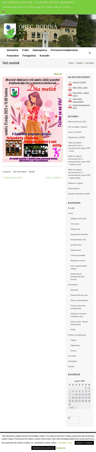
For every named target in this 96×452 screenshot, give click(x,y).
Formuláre (72, 356)
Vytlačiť (59, 74)
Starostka (74, 290)
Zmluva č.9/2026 (79, 82)
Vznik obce (74, 224)
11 (73, 394)
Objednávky (75, 345)
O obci (70, 213)
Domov (71, 63)
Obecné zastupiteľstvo (79, 300)
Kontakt (71, 366)
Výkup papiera (73, 188)
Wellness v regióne (75, 183)
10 (70, 394)
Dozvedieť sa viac (65, 443)
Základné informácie (78, 219)
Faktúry (73, 340)
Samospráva (73, 285)
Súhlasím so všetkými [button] (84, 443)
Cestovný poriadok (77, 255)
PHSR (72, 330)
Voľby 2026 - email (80, 88)
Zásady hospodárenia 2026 (79, 194)
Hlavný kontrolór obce (79, 295)
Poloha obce (75, 229)
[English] (3, 12)
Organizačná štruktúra (79, 234)
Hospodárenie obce (78, 240)
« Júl (71, 407)
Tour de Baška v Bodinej (77, 127)
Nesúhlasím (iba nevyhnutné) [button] (43, 448)
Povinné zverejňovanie (77, 335)
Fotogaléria (72, 361)
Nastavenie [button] (60, 448)
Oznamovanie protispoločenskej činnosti (77, 276)
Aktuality (79, 63)
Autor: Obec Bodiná (19, 172)
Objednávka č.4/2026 (76, 137)
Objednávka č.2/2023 (13, 178)
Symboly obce (76, 245)
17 (70, 398)
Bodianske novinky (77, 261)
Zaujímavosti (75, 250)
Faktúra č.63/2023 (53, 178)
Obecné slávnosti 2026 (77, 122)
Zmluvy (73, 351)
